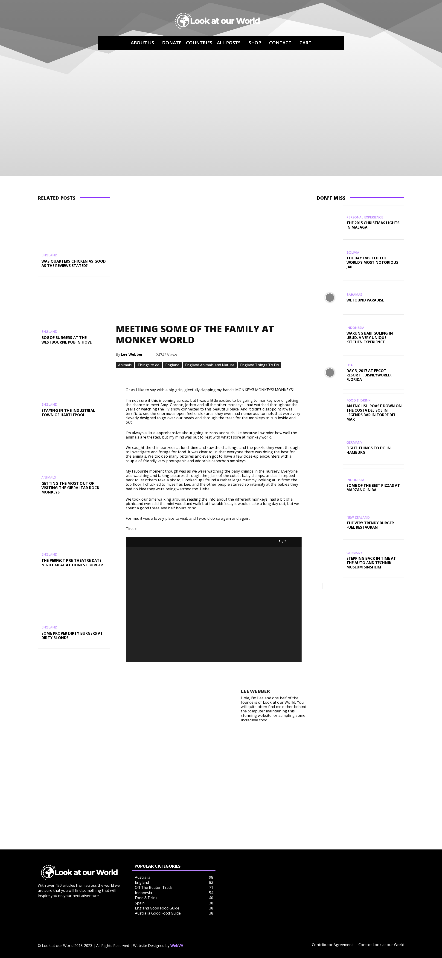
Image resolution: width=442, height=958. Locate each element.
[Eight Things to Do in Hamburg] (330, 448)
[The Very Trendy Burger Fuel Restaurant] (330, 523)
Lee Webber (132, 354)
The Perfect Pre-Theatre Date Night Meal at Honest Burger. (72, 562)
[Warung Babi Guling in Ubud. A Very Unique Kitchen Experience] (330, 335)
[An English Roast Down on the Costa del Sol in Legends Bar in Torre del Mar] (330, 410)
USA (349, 365)
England (49, 255)
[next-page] (327, 586)
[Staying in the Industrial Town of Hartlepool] (74, 376)
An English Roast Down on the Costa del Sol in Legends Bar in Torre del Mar (374, 412)
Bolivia (352, 252)
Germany (354, 442)
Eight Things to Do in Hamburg (368, 450)
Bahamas (354, 294)
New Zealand (358, 517)
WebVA (176, 945)
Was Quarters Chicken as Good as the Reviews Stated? (73, 263)
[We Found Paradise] (330, 298)
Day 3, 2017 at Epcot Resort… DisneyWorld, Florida (369, 375)
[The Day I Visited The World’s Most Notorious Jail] (330, 260)
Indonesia (355, 327)
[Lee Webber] (178, 744)
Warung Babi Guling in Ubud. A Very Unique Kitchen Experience (369, 337)
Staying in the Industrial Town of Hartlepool (68, 412)
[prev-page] (320, 586)
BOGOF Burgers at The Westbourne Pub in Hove (66, 339)
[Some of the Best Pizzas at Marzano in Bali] (330, 485)
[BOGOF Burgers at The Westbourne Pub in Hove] (74, 303)
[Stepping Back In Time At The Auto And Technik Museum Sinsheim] (330, 560)
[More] (283, 376)
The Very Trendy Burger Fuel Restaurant (370, 525)
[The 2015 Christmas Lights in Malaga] (330, 223)
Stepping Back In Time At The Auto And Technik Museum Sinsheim (371, 563)
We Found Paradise (365, 300)
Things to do (148, 364)
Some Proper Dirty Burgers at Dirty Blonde (72, 635)
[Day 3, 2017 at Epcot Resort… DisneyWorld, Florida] (330, 373)
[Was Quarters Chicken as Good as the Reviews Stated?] (74, 227)
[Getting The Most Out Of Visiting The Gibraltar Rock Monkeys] (74, 449)
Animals (48, 477)
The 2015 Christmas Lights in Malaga (372, 225)
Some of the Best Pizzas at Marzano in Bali (373, 487)
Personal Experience (364, 217)
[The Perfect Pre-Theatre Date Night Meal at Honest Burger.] (74, 526)
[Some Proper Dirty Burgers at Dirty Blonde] (74, 599)
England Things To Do (259, 364)
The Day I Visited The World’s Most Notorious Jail (372, 262)
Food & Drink (358, 400)
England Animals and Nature (209, 364)
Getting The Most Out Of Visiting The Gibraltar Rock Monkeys (70, 488)
